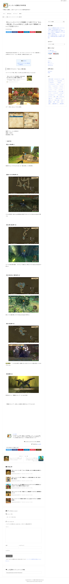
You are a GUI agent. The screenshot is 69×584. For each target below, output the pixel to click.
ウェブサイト (8, 550)
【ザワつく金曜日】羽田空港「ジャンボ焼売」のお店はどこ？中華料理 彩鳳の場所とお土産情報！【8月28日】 (56, 36)
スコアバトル (55, 86)
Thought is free (40, 581)
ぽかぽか (59, 82)
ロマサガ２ (50, 96)
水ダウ (62, 100)
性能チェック (51, 100)
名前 (7, 545)
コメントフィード (51, 63)
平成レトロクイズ (59, 98)
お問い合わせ (50, 71)
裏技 (54, 101)
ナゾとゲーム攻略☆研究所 (52, 51)
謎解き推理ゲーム (55, 103)
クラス (50, 86)
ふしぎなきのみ (51, 82)
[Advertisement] (24, 43)
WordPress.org (50, 65)
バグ (55, 89)
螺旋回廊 (50, 101)
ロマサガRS (60, 94)
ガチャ (58, 84)
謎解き (50, 103)
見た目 (58, 101)
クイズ (62, 84)
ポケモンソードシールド (52, 91)
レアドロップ (56, 93)
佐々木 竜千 (39, 444)
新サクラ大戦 (57, 100)
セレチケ (61, 86)
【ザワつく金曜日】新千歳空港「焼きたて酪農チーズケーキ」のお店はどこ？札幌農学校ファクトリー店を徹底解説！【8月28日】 (56, 32)
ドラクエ (50, 87)
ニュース (61, 87)
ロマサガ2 (61, 93)
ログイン (49, 60)
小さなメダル (62, 96)
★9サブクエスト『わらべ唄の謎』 (23, 63)
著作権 (49, 72)
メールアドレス (21, 545)
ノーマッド (50, 89)
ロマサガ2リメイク (52, 94)
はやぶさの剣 (59, 80)
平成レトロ (50, 98)
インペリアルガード (52, 84)
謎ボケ (62, 101)
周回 (57, 96)
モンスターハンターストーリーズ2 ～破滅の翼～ (33, 441)
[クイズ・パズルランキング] (56, 53)
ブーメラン (61, 89)
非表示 (24, 60)
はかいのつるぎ (51, 80)
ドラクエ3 (55, 87)
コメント (7, 526)
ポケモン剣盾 (61, 91)
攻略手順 (20, 64)
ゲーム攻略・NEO (51, 50)
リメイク (50, 93)
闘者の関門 (62, 103)
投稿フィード (50, 62)
